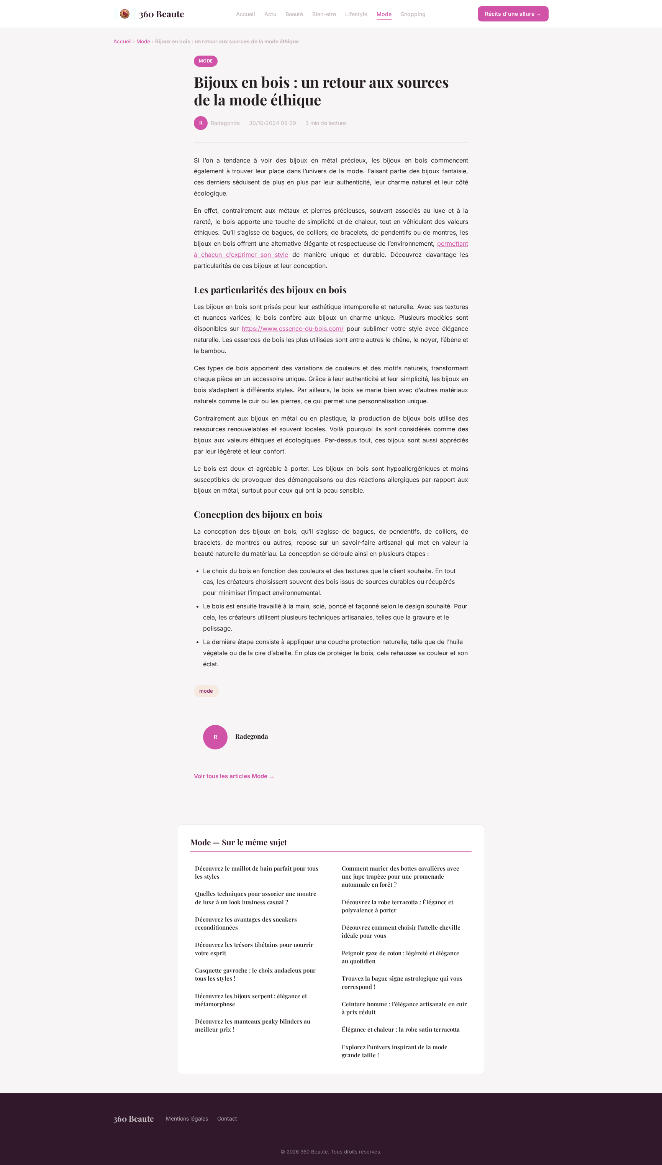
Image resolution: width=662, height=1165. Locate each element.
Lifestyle (356, 13)
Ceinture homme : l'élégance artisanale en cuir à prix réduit (404, 1008)
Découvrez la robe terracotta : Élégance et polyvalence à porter (397, 906)
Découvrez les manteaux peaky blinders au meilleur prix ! (252, 1025)
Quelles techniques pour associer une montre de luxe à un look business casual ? (255, 897)
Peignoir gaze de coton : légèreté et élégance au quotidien (400, 957)
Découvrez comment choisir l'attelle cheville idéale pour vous (401, 931)
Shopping (413, 13)
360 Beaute (161, 14)
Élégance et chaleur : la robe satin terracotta (401, 1029)
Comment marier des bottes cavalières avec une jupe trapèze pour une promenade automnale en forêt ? (400, 876)
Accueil (245, 13)
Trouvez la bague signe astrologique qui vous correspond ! (402, 982)
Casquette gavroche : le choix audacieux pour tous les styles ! (255, 974)
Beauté (294, 13)
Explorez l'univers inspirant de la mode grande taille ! (394, 1051)
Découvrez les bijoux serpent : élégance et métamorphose (251, 1000)
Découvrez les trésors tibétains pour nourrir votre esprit (254, 948)
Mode (384, 13)
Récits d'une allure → (513, 13)
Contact (227, 1118)
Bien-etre (324, 13)
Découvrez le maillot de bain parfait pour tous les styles (256, 872)
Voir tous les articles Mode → (234, 776)
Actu (270, 13)
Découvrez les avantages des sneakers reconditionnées (246, 923)
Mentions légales (187, 1118)
